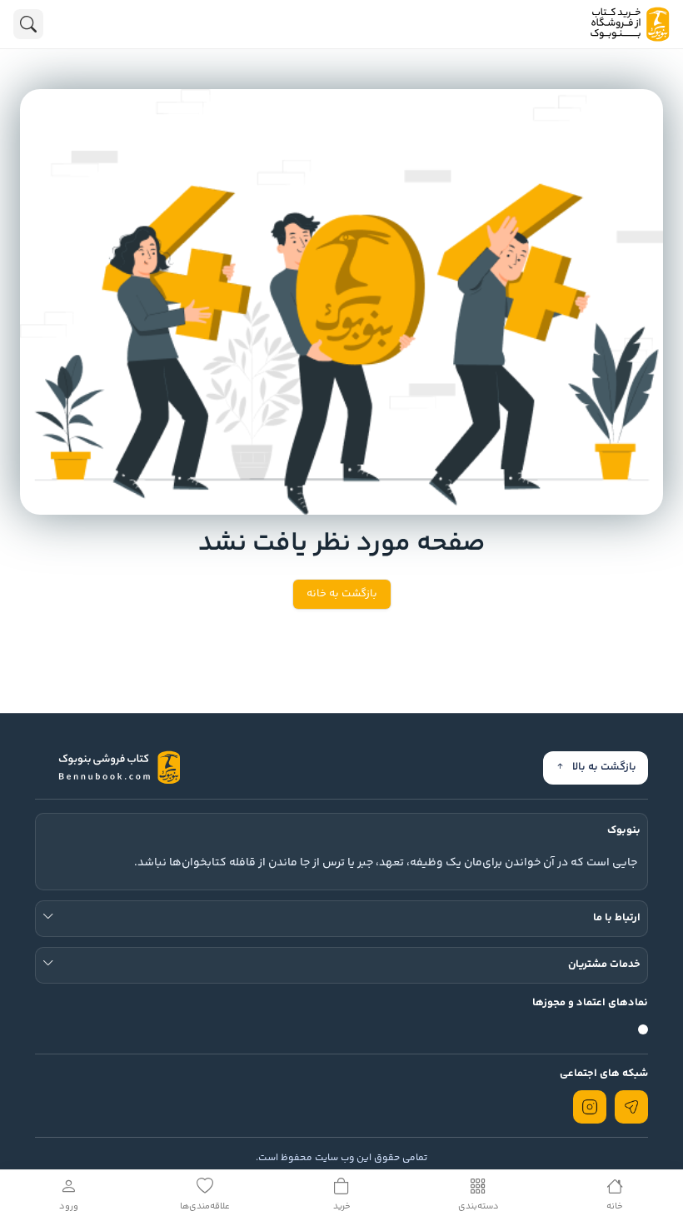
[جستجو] (28, 24)
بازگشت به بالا (604, 767)
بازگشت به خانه (342, 594)
